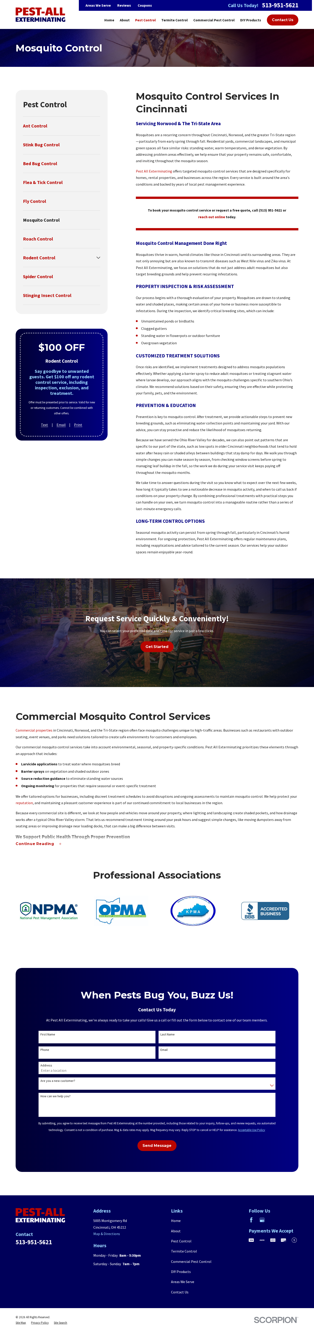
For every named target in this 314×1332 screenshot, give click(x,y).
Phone (44, 1050)
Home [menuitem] (109, 20)
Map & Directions (106, 1233)
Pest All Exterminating (154, 171)
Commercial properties (34, 730)
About (176, 1231)
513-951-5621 (280, 5)
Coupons (145, 5)
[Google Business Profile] (262, 1219)
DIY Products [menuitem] (250, 20)
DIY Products (181, 1271)
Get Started (157, 647)
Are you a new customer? (57, 1081)
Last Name (167, 1034)
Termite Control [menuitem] (174, 20)
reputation (24, 802)
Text (44, 425)
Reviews (124, 5)
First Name (47, 1034)
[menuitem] (61, 126)
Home (176, 1220)
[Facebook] (251, 1219)
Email (61, 425)
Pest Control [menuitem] (145, 20)
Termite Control (184, 1251)
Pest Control (181, 1241)
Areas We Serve (98, 5)
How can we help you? (55, 1096)
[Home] (40, 14)
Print (78, 425)
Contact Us (282, 20)
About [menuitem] (125, 20)
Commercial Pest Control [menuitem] (214, 20)
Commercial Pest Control (191, 1261)
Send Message (157, 1145)
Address (46, 1065)
